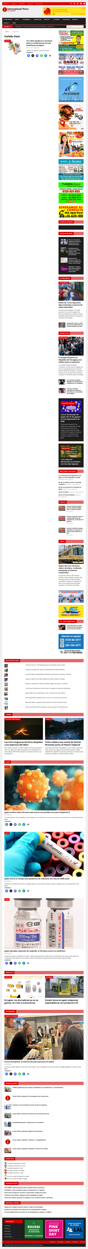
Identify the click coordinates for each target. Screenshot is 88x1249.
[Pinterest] (80, 3)
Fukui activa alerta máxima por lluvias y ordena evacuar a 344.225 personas (74, 242)
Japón (17, 19)
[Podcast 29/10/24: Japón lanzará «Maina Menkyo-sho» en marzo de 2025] (62, 508)
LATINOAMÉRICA (65, 278)
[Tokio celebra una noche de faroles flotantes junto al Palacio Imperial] (64, 729)
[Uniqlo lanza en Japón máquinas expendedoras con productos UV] (64, 987)
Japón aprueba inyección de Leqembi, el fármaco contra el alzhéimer (34, 951)
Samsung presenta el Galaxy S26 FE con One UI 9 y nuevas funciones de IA (46, 697)
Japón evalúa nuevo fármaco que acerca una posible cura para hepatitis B (37, 812)
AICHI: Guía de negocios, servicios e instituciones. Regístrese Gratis (25, 1192)
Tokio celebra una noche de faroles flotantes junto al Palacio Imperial (63, 743)
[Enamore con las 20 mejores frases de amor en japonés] (7, 1106)
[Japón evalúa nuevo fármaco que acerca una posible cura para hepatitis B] (44, 787)
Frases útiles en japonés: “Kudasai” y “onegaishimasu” (29, 1140)
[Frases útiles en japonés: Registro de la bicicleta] (7, 1133)
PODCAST (63, 502)
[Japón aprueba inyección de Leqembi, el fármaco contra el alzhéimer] (44, 923)
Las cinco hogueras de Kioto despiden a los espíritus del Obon (23, 743)
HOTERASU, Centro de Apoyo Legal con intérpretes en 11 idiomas (24, 1190)
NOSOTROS (6, 3)
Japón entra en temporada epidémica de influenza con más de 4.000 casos (36, 878)
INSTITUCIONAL (39, 3)
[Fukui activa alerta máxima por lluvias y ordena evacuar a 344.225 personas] (64, 241)
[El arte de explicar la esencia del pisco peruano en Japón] (44, 1037)
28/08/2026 (9, 881)
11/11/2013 (31, 48)
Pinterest (75, 1242)
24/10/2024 (70, 535)
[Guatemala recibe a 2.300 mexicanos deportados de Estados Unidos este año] (62, 325)
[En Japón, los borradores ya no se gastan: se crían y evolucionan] (23, 987)
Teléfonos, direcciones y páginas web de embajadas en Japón (23, 1195)
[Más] (70, 318)
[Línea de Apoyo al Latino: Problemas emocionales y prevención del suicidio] (62, 627)
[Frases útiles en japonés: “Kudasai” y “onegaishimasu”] (7, 1141)
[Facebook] (70, 3)
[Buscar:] (75, 26)
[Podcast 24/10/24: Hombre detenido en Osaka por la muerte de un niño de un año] (62, 530)
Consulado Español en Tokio (15, 1168)
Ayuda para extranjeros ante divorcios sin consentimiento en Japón (25, 1209)
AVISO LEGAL (30, 3)
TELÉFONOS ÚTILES (11, 1183)
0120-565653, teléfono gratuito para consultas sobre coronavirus (24, 1187)
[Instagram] (74, 3)
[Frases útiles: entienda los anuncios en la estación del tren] (7, 1115)
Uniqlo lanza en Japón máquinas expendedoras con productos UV (61, 1001)
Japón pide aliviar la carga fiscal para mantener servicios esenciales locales (46, 702)
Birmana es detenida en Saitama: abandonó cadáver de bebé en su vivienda (46, 683)
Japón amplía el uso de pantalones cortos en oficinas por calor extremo (45, 693)
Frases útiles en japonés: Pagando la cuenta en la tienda (30, 1148)
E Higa (37, 48)
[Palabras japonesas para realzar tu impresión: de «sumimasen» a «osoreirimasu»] (7, 1089)
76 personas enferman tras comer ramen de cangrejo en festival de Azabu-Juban (47, 688)
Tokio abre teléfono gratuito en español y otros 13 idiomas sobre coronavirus (28, 1197)
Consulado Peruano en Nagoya (15, 1170)
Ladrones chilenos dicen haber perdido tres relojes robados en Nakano (45, 679)
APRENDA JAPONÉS (11, 1083)
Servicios (46, 19)
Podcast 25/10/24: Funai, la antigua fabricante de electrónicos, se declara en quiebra (75, 519)
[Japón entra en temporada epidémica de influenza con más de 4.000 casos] (44, 854)
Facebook (52, 1242)
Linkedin (68, 1242)
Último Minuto (8, 19)
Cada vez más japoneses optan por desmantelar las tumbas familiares (45, 669)
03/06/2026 (9, 1064)
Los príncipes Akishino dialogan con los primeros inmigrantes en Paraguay (75, 381)
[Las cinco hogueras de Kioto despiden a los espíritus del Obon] (23, 729)
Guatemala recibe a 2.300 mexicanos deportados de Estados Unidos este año (75, 324)
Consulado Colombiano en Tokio (16, 1163)
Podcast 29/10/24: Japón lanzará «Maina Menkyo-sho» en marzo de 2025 (74, 507)
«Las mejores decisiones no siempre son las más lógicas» (70, 461)
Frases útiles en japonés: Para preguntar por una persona (30, 1096)
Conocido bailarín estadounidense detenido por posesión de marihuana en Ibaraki (48, 674)
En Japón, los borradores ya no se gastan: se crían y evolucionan (21, 1001)
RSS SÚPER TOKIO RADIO (68, 471)
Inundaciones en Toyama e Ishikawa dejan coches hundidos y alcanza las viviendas (74, 251)
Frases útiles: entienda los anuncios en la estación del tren (31, 1114)
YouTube (82, 1242)
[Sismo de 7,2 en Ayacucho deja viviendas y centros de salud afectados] (71, 291)
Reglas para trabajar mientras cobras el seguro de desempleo (23, 1207)
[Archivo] (14, 47)
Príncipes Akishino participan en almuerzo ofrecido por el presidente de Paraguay (75, 391)
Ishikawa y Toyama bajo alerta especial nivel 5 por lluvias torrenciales (74, 269)
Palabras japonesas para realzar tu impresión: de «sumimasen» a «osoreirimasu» (38, 1087)
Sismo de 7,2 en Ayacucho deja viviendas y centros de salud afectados (70, 304)
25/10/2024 (70, 523)
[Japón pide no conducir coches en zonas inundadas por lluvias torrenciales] (64, 260)
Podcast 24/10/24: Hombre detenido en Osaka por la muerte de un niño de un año (75, 530)
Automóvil (56, 19)
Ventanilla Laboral (12, 1203)
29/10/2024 (70, 511)
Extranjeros (26, 19)
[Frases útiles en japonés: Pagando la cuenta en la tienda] (7, 1150)
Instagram (60, 1242)
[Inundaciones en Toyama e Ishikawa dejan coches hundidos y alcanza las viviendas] (64, 250)
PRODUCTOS (9, 972)
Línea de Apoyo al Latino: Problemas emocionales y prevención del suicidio (75, 627)
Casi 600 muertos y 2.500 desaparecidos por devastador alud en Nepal (45, 665)
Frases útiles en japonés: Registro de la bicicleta (28, 1131)
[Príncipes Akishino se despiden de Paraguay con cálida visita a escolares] (71, 346)
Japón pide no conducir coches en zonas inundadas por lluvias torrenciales (74, 260)
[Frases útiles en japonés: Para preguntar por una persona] (7, 1098)
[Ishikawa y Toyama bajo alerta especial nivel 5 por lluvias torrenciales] (64, 268)
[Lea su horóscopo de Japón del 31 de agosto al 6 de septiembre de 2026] (71, 406)
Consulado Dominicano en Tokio (16, 1166)
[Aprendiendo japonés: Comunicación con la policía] (7, 1124)
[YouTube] (84, 3)
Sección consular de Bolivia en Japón (17, 1178)
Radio (14, 23)
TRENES (62, 541)
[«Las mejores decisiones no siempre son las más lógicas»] (71, 451)
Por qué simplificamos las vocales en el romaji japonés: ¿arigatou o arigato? (28, 1212)
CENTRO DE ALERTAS (66, 233)
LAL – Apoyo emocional (67, 621)
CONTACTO (14, 3)
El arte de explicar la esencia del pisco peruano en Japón (29, 1062)
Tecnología (66, 19)
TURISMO (8, 714)
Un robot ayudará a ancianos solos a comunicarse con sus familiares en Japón (39, 43)
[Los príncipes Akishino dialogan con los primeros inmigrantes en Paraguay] (62, 381)
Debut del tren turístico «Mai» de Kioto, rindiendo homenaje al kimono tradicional (70, 569)
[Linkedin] (77, 3)
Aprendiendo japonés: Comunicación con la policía (28, 1122)
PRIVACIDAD (22, 3)
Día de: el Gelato (64, 492)
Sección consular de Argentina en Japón (18, 1176)
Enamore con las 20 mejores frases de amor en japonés (30, 1105)
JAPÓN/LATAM (64, 333)
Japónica (74, 19)
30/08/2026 (9, 815)
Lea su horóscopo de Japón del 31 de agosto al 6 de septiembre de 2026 (71, 417)
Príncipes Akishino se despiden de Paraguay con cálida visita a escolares (70, 359)
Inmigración (37, 19)
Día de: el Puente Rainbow (67, 495)
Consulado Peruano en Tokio (15, 1173)
